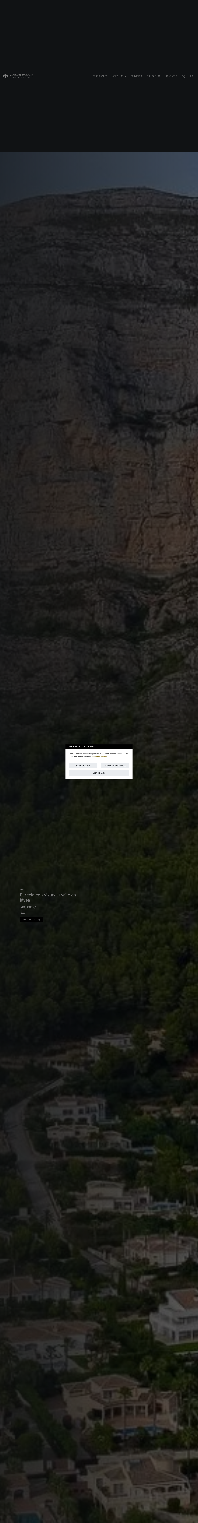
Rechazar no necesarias (115, 765)
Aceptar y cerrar (83, 765)
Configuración (99, 773)
